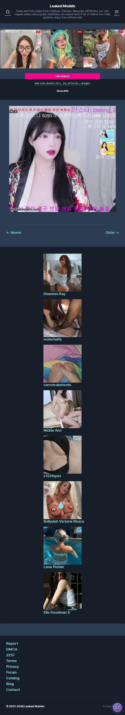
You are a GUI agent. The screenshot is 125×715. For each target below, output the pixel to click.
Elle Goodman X (56, 612)
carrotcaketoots (57, 385)
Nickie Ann (52, 430)
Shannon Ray (54, 294)
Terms (11, 661)
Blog (10, 684)
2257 (10, 655)
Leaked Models (62, 6)
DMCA (11, 649)
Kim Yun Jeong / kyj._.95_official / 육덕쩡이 (62, 83)
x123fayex (52, 476)
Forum (11, 672)
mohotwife (52, 339)
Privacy (12, 666)
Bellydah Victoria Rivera (63, 521)
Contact (13, 689)
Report (12, 643)
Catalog (12, 678)
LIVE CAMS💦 (62, 76)
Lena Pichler (53, 567)
